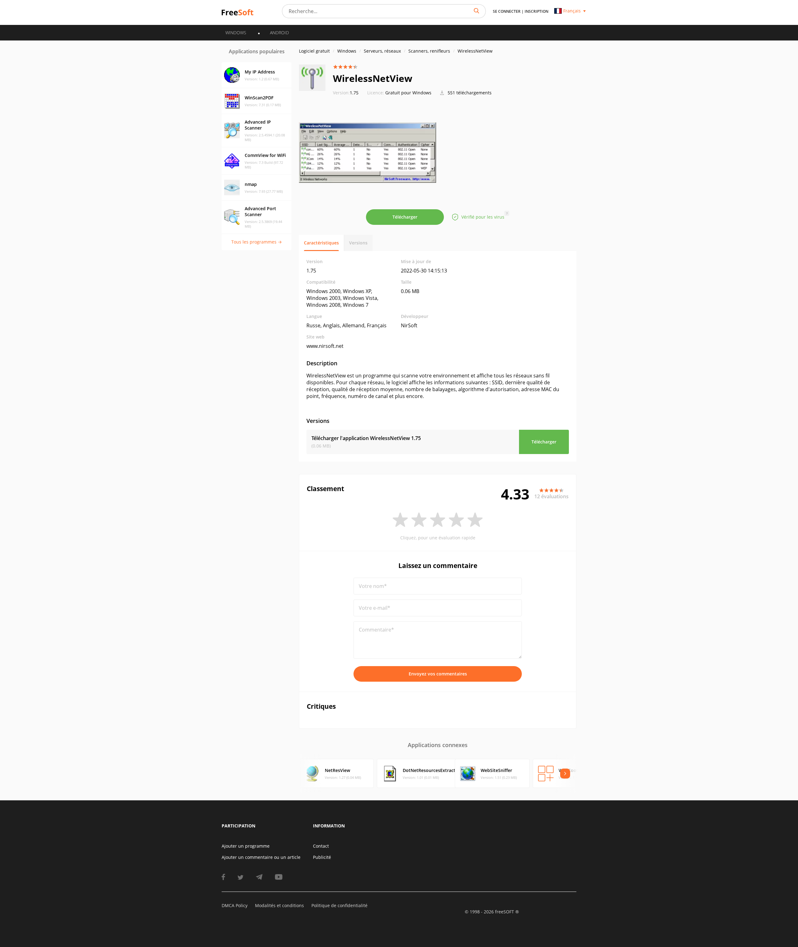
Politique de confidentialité (339, 905)
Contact (321, 846)
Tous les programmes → (256, 242)
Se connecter (507, 11)
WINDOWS (235, 33)
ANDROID (279, 33)
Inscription (536, 11)
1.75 (345, 93)
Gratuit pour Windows (408, 93)
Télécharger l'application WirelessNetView (366, 438)
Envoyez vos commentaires (438, 674)
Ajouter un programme (246, 846)
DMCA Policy (235, 905)
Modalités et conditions (279, 905)
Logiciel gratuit (314, 51)
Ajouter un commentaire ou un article (261, 857)
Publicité (322, 857)
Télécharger (404, 217)
